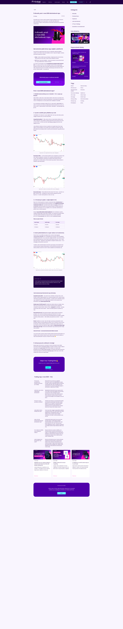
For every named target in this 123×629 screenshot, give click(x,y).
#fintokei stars (73, 87)
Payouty (63, 2)
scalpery (56, 204)
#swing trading (74, 98)
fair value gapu (41, 216)
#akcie (72, 85)
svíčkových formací (57, 216)
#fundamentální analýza (74, 90)
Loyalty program (57, 2)
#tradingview (73, 102)
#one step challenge (75, 93)
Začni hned (73, 2)
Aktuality (74, 13)
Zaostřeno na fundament (78, 26)
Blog (67, 2)
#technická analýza (84, 98)
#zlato (82, 102)
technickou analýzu (45, 346)
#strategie (73, 96)
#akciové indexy (84, 85)
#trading (82, 100)
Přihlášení (81, 2)
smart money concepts (45, 349)
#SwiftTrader (83, 96)
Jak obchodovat (76, 21)
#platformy (83, 93)
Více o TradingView (49, 369)
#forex (82, 87)
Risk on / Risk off (53, 122)
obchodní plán (51, 350)
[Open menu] (90, 2)
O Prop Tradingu (76, 24)
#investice (83, 89)
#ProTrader (73, 95)
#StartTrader (83, 95)
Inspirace (74, 18)
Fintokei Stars (75, 16)
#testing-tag (73, 100)
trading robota (42, 348)
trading (35, 16)
